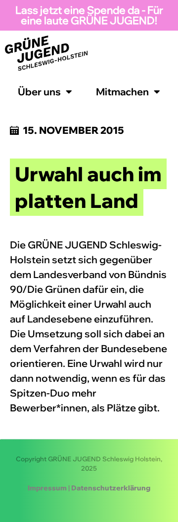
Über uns (39, 91)
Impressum (47, 487)
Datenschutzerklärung (110, 487)
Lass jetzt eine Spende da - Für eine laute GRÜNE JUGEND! (89, 15)
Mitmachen (122, 91)
